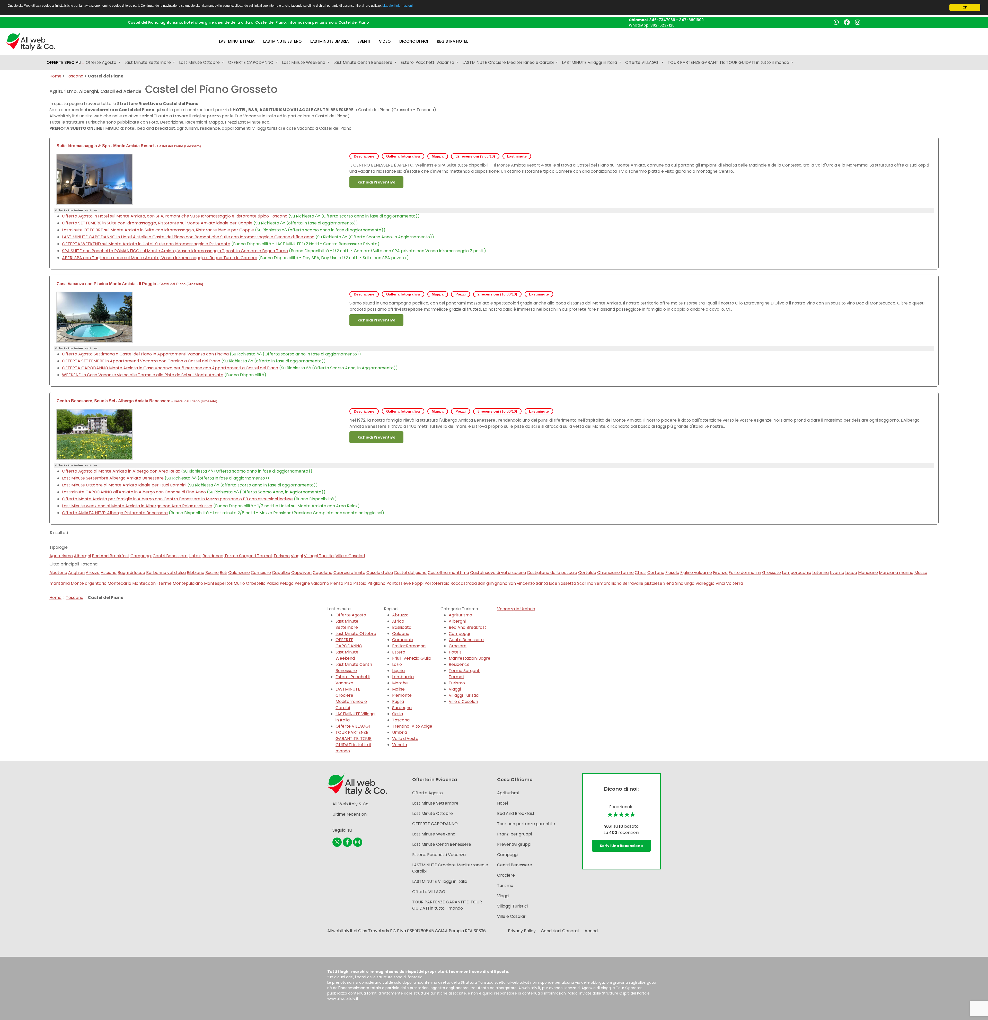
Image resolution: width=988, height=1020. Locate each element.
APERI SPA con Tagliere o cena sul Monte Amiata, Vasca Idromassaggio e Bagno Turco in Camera (159, 258)
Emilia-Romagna (409, 646)
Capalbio (281, 573)
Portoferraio (437, 583)
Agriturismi (508, 793)
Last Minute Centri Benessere (354, 667)
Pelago (287, 583)
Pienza (336, 583)
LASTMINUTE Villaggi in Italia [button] (590, 62)
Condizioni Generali (560, 931)
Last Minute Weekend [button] (304, 62)
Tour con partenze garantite (526, 824)
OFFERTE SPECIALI (65, 62)
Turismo (282, 556)
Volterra (734, 583)
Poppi (418, 583)
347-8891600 (691, 19)
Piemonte (402, 695)
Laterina (820, 573)
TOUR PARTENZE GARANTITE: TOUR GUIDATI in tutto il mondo (354, 741)
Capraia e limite (349, 573)
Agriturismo (61, 556)
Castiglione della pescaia (552, 573)
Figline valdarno (696, 573)
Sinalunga (684, 583)
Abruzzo (400, 615)
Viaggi (297, 556)
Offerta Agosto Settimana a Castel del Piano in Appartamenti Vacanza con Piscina (145, 354)
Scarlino (585, 583)
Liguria (398, 671)
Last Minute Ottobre (356, 634)
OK (965, 7)
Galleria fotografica (403, 156)
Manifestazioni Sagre (469, 658)
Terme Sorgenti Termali (248, 556)
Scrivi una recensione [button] (621, 845)
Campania (402, 640)
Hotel (502, 803)
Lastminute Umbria (329, 41)
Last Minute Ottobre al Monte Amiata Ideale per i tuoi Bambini (124, 485)
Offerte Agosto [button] (101, 62)
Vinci (720, 583)
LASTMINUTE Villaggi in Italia (439, 881)
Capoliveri (301, 573)
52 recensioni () (475, 156)
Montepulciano (188, 583)
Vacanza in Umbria (516, 609)
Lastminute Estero (282, 41)
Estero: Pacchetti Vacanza (353, 680)
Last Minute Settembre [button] (148, 62)
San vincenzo (521, 583)
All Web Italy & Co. (350, 804)
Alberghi (82, 556)
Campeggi (141, 556)
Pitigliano (376, 583)
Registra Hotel (452, 41)
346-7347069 (662, 19)
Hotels (195, 556)
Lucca (851, 573)
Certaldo (587, 573)
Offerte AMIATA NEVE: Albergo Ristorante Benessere (115, 513)
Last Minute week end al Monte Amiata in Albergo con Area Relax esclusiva (137, 506)
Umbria (399, 732)
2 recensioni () (497, 294)
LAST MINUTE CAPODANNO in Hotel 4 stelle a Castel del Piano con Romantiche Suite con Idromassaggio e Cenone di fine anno (188, 237)
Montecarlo (119, 583)
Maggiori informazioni (397, 5)
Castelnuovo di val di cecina (498, 573)
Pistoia (359, 583)
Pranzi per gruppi (514, 834)
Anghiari (76, 573)
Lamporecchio (796, 573)
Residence (212, 556)
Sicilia (397, 714)
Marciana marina (896, 573)
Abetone (58, 573)
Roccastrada (464, 583)
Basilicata (401, 627)
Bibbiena (195, 573)
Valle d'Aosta (405, 739)
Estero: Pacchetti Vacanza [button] (428, 62)
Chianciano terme (615, 573)
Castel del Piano (170, 146)
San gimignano (492, 583)
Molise (398, 689)
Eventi (363, 41)
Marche (400, 683)
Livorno (837, 573)
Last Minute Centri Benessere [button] (363, 62)
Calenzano (239, 573)
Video (385, 41)
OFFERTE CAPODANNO (349, 643)
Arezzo (93, 573)
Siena (668, 583)
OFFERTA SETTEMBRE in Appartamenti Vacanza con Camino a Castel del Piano (141, 361)
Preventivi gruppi (514, 844)
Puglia (398, 701)
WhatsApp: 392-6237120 (652, 25)
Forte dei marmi (745, 573)
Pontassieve (398, 583)
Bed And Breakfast (110, 556)
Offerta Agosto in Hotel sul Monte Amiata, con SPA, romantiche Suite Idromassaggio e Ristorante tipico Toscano (174, 216)
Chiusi (640, 573)
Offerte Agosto (351, 615)
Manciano (868, 573)
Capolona (322, 573)
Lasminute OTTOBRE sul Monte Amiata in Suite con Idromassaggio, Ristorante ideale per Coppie (158, 230)
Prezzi (460, 294)
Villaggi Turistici (319, 556)
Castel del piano (410, 573)
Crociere (457, 646)
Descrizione (364, 156)
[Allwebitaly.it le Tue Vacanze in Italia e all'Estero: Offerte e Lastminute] (30, 41)
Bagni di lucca (131, 573)
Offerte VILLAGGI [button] (642, 62)
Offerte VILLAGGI (353, 726)
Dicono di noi (413, 41)
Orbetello (256, 583)
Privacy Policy (522, 931)
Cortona (655, 573)
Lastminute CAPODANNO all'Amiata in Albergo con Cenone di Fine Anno (134, 492)
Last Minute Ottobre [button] (200, 62)
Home (55, 76)
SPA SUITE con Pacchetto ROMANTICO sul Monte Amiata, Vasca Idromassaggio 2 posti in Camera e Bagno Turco (175, 251)
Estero (398, 652)
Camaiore (261, 573)
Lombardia (403, 677)
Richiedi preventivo (376, 182)
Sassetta (567, 583)
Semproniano (608, 583)
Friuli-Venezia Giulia (411, 658)
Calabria (400, 634)
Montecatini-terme (152, 583)
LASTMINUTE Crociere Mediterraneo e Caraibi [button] (508, 62)
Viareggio (704, 583)
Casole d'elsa (379, 573)
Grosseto (192, 146)
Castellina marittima (448, 573)
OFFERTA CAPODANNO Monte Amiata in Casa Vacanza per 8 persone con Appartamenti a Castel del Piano (170, 368)
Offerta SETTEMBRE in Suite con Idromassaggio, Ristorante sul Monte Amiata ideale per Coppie (157, 223)
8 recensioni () (497, 411)
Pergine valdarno (312, 583)
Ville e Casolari (350, 556)
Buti (223, 573)
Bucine (212, 573)
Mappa (438, 156)
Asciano (109, 573)
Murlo (239, 583)
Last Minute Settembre (347, 624)
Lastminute (517, 156)
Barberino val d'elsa (166, 573)
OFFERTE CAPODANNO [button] (251, 62)
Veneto (399, 745)
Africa (398, 621)
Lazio (397, 664)
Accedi (591, 931)
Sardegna (402, 708)
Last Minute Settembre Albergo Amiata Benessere (113, 478)
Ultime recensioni (349, 814)
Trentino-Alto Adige (412, 726)
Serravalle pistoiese (642, 583)
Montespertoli (218, 583)
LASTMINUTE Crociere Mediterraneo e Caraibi (351, 698)
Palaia (273, 583)
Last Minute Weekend (347, 655)
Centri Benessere (170, 556)
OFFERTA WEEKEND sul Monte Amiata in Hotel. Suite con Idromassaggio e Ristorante (146, 244)
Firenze (720, 573)
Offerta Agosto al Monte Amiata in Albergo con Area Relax (121, 471)
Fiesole (672, 573)
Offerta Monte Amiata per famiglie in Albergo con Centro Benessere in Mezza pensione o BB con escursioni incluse (177, 499)
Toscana (74, 76)
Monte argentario (89, 583)
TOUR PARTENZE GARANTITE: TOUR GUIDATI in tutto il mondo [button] (729, 62)
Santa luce (546, 583)
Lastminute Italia (236, 41)
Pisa (348, 583)
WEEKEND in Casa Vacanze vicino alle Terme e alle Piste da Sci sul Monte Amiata (142, 375)
